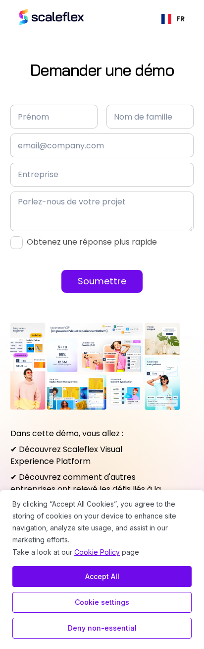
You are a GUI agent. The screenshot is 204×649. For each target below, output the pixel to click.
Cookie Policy (97, 552)
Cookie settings (102, 602)
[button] (173, 17)
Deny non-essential (102, 628)
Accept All (102, 576)
